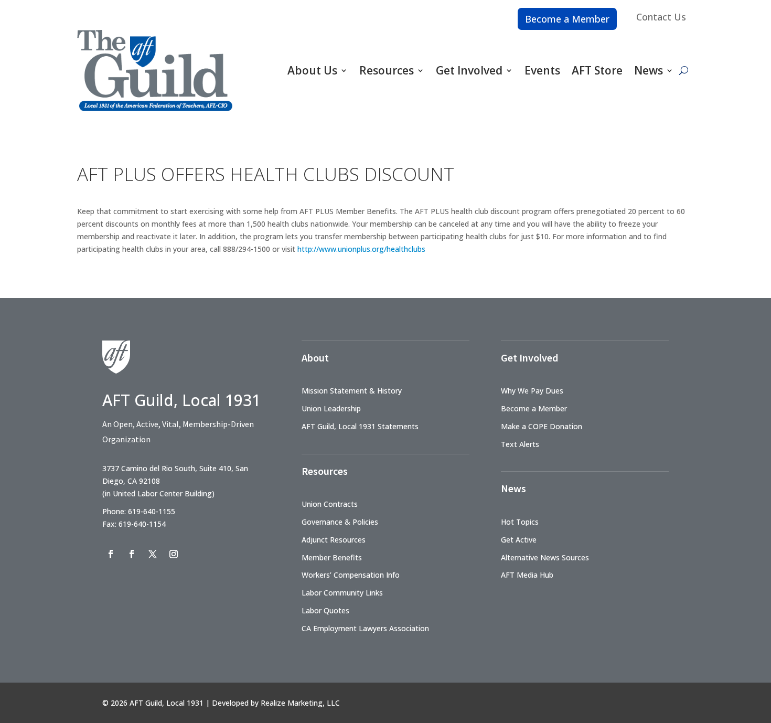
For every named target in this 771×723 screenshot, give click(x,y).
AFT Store (597, 70)
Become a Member (567, 19)
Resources (386, 70)
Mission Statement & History (352, 391)
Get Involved (469, 70)
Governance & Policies (340, 522)
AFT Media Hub (527, 575)
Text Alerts (520, 444)
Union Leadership (331, 408)
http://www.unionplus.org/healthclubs (361, 249)
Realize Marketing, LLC (300, 703)
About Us (312, 70)
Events (542, 70)
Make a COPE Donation (541, 426)
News (648, 70)
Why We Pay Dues (532, 391)
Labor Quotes (325, 610)
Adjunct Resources (334, 540)
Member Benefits (332, 557)
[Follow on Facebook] (110, 554)
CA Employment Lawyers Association (365, 628)
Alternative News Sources (545, 557)
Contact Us (661, 16)
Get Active (519, 540)
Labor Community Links (342, 593)
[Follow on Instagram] (173, 554)
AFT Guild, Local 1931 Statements (360, 426)
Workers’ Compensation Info (351, 575)
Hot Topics (520, 522)
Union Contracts (330, 504)
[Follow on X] (152, 554)
